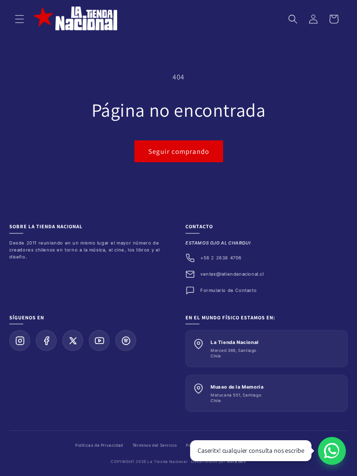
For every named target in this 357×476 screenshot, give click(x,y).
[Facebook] (46, 340)
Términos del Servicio (154, 445)
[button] (19, 19)
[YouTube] (99, 340)
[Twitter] (72, 340)
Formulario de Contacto (228, 290)
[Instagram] (19, 340)
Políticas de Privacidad (99, 445)
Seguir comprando (178, 151)
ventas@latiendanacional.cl (232, 274)
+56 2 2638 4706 (221, 257)
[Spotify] (125, 340)
